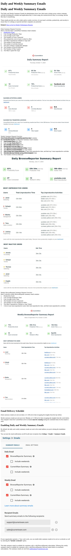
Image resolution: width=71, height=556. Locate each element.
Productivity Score (9, 32)
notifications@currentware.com (38, 549)
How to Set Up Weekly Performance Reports (19, 25)
